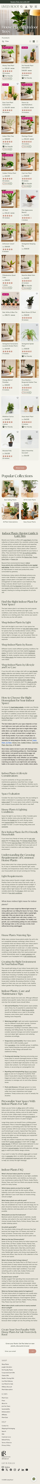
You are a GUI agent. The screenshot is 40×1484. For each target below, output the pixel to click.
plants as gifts (32, 682)
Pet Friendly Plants (7, 1370)
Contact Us (5, 1426)
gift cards (27, 1158)
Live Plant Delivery (7, 1381)
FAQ (3, 1434)
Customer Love (6, 1437)
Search (4, 1431)
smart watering (27, 954)
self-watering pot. (30, 956)
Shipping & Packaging (8, 1428)
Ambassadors (6, 1412)
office (19, 1108)
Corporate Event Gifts (8, 1373)
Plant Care (5, 1398)
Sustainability (6, 1409)
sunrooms (5, 827)
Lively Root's (27, 540)
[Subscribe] (32, 1351)
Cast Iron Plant (17, 843)
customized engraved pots (14, 1158)
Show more (20, 468)
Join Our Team (6, 1406)
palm (24, 577)
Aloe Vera (9, 745)
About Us (4, 1403)
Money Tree (16, 742)
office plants (9, 657)
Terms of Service (7, 1442)
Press (3, 1400)
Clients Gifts (5, 1375)
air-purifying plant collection (23, 680)
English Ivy (13, 820)
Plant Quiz (5, 1417)
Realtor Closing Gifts (8, 1378)
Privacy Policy (6, 1445)
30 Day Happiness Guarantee (20, 2)
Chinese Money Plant (29, 841)
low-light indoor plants (30, 629)
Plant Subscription (7, 1389)
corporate (9, 1156)
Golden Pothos (26, 742)
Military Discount (7, 1387)
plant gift (27, 1154)
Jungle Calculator (7, 1367)
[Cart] (31, 7)
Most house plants (28, 1010)
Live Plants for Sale (7, 1384)
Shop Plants (5, 1364)
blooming (18, 586)
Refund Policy (6, 1440)
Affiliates (4, 1415)
